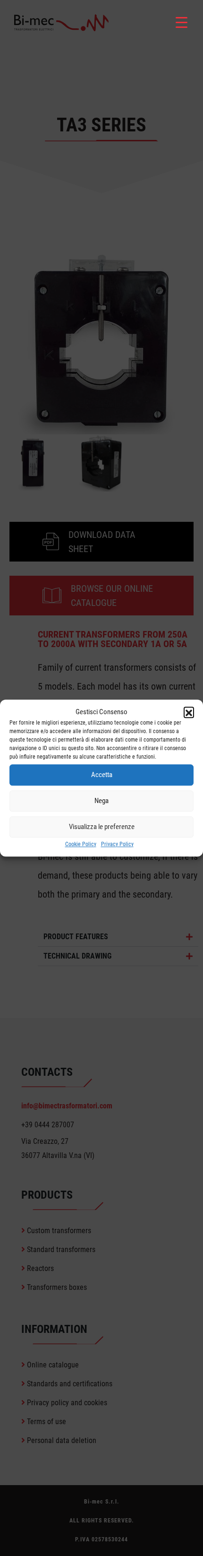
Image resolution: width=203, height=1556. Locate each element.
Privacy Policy (117, 844)
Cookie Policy (80, 844)
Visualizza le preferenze (102, 826)
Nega (101, 800)
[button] (189, 712)
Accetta (101, 774)
